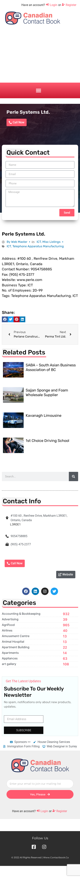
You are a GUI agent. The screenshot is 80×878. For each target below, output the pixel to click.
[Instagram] (45, 591)
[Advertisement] (40, 57)
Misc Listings (51, 242)
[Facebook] (26, 591)
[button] (38, 90)
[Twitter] (54, 591)
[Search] (73, 476)
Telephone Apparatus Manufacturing (38, 246)
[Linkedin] (35, 591)
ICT (39, 242)
